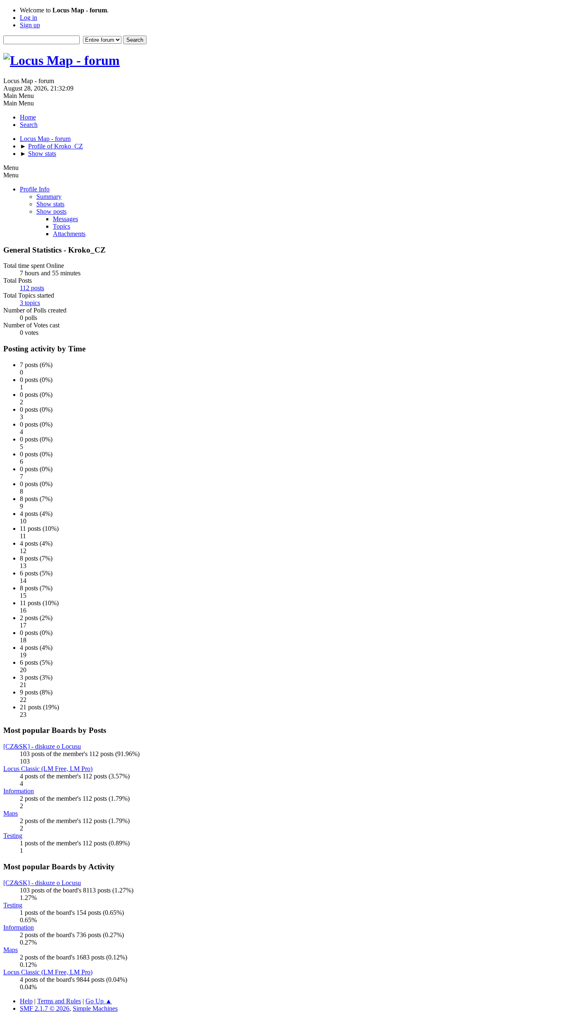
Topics (61, 226)
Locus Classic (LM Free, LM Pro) (47, 768)
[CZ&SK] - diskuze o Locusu (42, 746)
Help (26, 1001)
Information (18, 791)
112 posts (32, 287)
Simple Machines (95, 1008)
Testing (12, 835)
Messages (65, 218)
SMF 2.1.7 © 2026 (44, 1008)
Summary (49, 196)
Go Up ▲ (98, 1001)
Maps (10, 813)
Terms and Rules (59, 1001)
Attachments (69, 233)
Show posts (51, 211)
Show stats (50, 204)
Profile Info (35, 189)
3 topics (30, 302)
